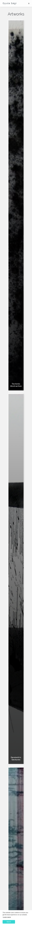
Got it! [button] (9, 921)
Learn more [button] (7, 917)
